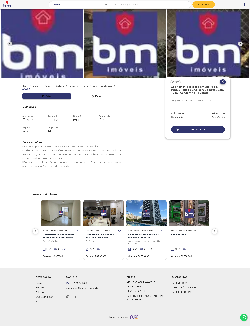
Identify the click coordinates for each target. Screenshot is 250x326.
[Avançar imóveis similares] (215, 231)
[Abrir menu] (243, 5)
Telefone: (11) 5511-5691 (184, 287)
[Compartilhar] (223, 81)
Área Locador (179, 282)
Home (25, 86)
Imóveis (36, 86)
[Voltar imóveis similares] (35, 231)
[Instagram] (67, 296)
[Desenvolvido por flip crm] (134, 317)
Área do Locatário (182, 291)
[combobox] (80, 4)
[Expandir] (106, 5)
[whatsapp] (243, 317)
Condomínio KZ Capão (102, 86)
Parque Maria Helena (78, 86)
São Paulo (60, 86)
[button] (46, 96)
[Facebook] (76, 296)
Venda (47, 86)
